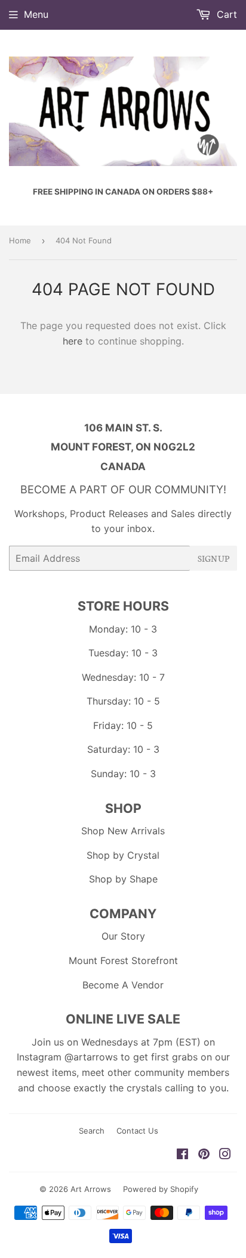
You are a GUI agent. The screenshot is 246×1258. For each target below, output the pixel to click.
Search (91, 1130)
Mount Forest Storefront (123, 960)
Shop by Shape (123, 879)
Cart (225, 14)
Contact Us (137, 1130)
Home (20, 240)
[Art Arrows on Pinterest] (204, 1155)
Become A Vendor (123, 985)
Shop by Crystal (123, 855)
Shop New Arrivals (123, 831)
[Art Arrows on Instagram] (225, 1155)
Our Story (123, 936)
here (72, 341)
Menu (36, 14)
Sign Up (213, 558)
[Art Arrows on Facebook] (182, 1155)
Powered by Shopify (160, 1189)
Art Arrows (90, 1189)
